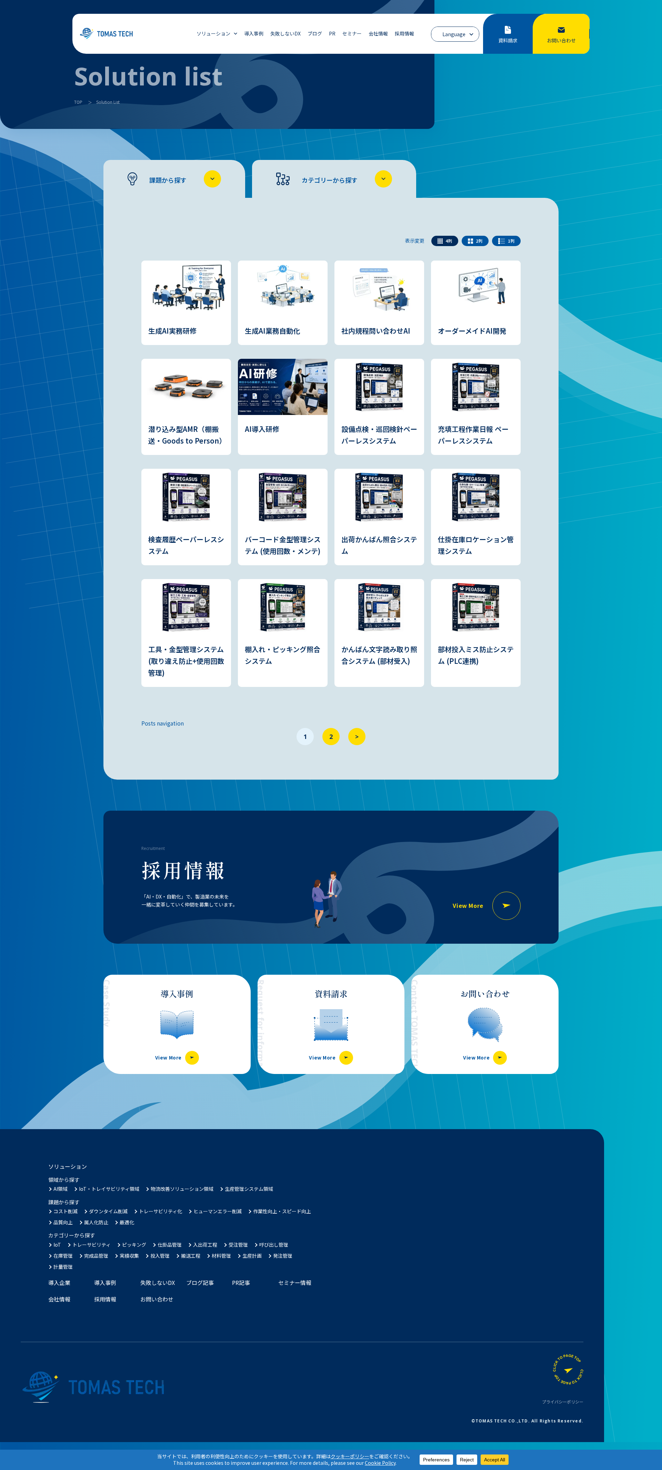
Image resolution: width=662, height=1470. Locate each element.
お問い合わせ (156, 1299)
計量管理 (63, 1266)
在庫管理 (63, 1255)
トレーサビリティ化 (160, 1211)
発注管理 (282, 1255)
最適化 (127, 1222)
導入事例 (253, 34)
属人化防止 (96, 1222)
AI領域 (60, 1188)
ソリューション (213, 34)
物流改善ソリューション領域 (182, 1188)
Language (453, 34)
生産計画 (252, 1255)
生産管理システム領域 (249, 1188)
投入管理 (160, 1255)
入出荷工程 (205, 1244)
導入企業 (59, 1282)
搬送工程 (190, 1255)
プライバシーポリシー (562, 1402)
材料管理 (221, 1255)
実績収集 (129, 1255)
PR (332, 34)
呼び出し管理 (273, 1244)
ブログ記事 (200, 1282)
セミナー (352, 34)
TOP (78, 102)
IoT (57, 1244)
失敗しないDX (285, 34)
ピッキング (134, 1244)
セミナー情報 (294, 1282)
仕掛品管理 (170, 1244)
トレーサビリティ (91, 1244)
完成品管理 (96, 1255)
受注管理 (238, 1244)
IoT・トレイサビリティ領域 (109, 1188)
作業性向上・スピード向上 (282, 1211)
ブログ (315, 34)
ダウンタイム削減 (108, 1211)
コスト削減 (65, 1211)
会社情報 (378, 34)
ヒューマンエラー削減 (217, 1211)
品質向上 (63, 1222)
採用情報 (404, 34)
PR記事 (241, 1282)
